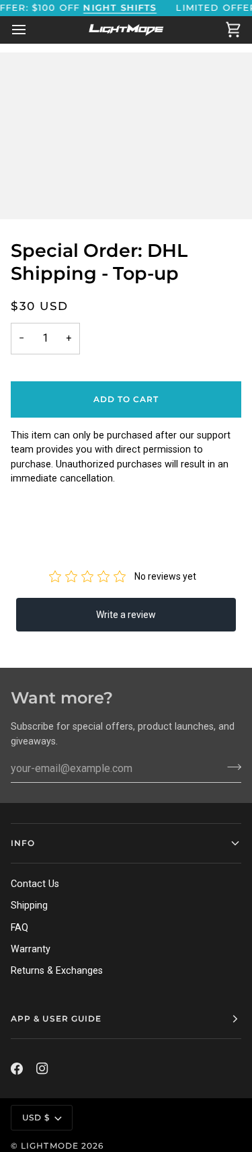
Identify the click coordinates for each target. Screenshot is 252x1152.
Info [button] (23, 843)
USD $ (36, 1117)
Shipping (29, 905)
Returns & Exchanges (57, 970)
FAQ (19, 927)
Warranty (30, 949)
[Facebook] (17, 1069)
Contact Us (35, 883)
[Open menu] (31, 29)
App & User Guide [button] (56, 1018)
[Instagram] (42, 1069)
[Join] (230, 766)
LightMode (50, 1146)
